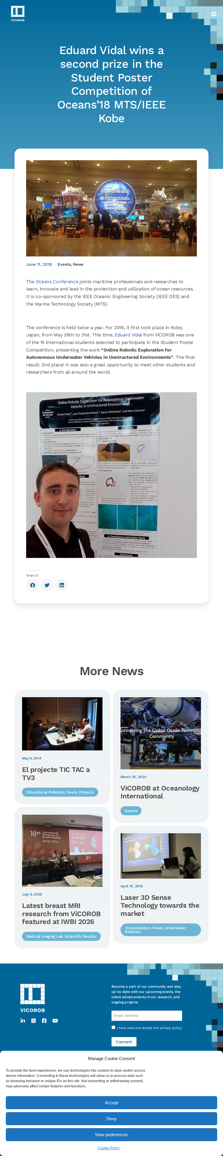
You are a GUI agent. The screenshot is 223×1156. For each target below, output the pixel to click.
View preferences (111, 1134)
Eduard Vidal (127, 335)
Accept (111, 1102)
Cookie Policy (109, 1148)
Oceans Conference (57, 281)
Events (64, 264)
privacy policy (170, 1028)
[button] (213, 13)
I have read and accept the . (149, 1028)
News (78, 264)
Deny (112, 1118)
